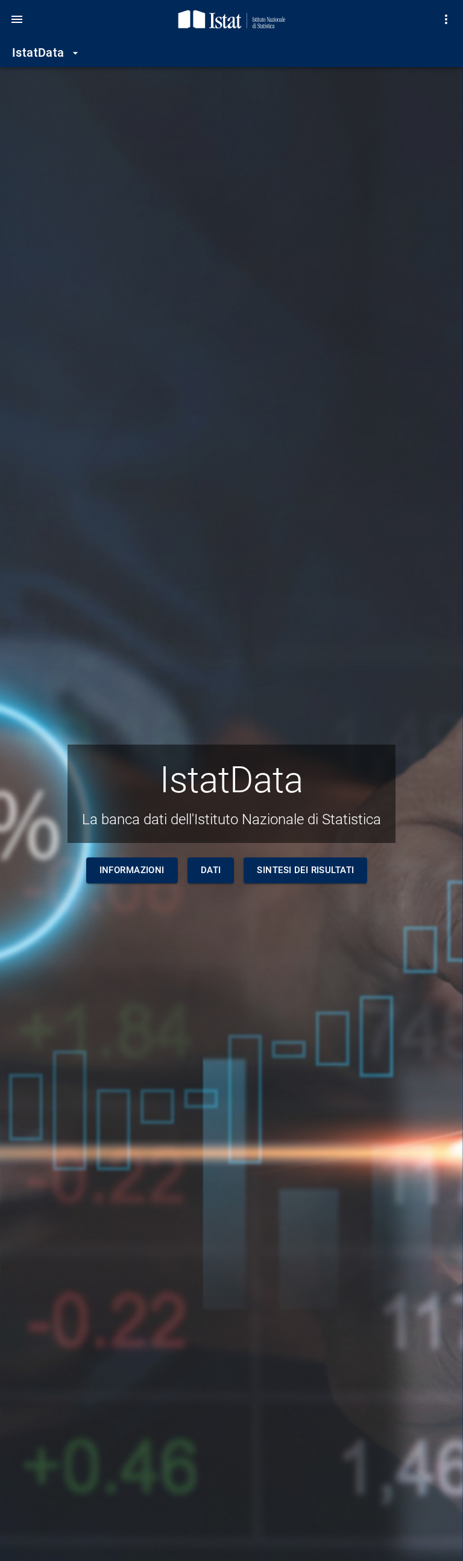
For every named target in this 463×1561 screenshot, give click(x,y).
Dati (211, 870)
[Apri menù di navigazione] (17, 19)
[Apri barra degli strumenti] (446, 19)
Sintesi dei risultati (305, 870)
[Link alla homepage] (232, 19)
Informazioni (132, 870)
